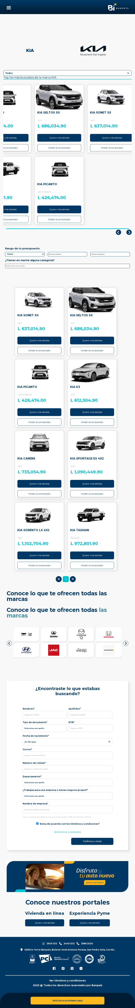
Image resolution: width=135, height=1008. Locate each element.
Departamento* (32, 776)
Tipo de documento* (35, 722)
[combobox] (67, 266)
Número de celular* (34, 763)
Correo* (27, 749)
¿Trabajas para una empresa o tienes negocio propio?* (55, 790)
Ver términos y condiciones (67, 832)
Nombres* (28, 708)
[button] (9, 643)
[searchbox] (68, 266)
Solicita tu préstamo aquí (68, 1000)
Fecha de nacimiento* (36, 736)
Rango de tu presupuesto (22, 248)
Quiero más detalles (59, 137)
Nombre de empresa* (35, 803)
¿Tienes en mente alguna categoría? (29, 260)
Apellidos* (75, 708)
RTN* (71, 722)
